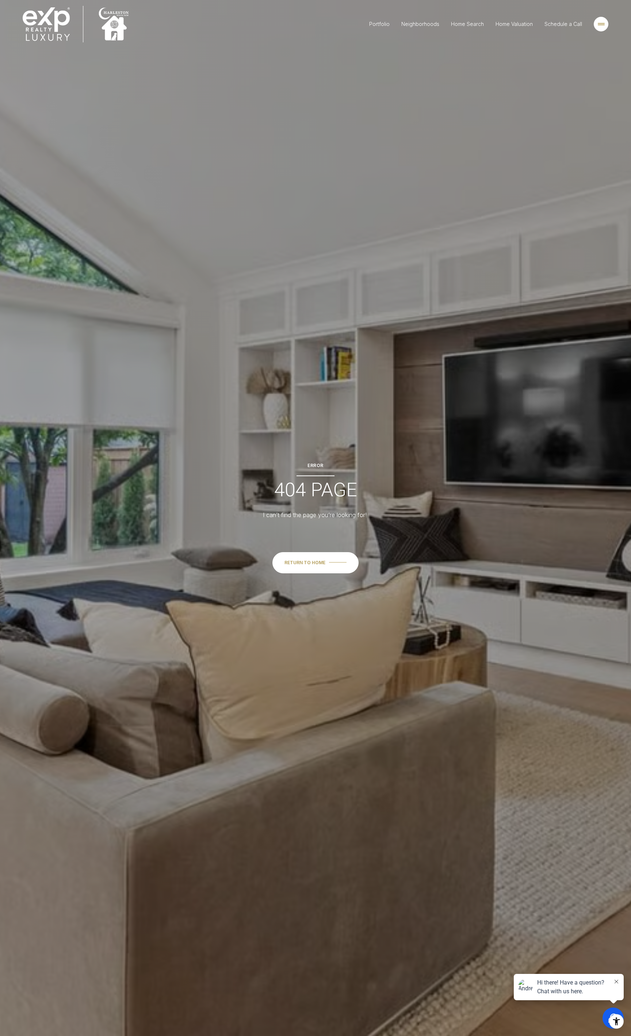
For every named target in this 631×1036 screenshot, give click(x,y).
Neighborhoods (420, 24)
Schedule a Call (563, 24)
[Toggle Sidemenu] (601, 24)
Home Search (467, 24)
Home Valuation (514, 24)
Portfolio (379, 24)
